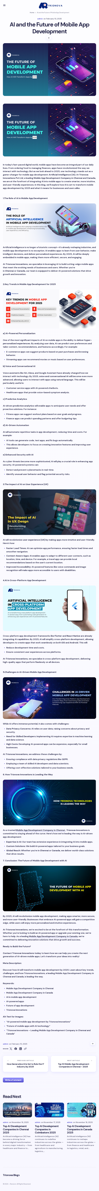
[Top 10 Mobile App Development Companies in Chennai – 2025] (73, 1064)
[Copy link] (25, 1048)
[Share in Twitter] (10, 1048)
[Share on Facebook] (15, 1048)
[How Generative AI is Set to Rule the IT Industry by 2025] (25, 1064)
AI (49, 38)
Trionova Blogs (11, 1175)
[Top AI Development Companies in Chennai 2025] (17, 1111)
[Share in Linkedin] (20, 1048)
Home (32, 12)
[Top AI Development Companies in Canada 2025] (81, 1111)
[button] (4, 5)
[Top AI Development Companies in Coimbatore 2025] (49, 1111)
